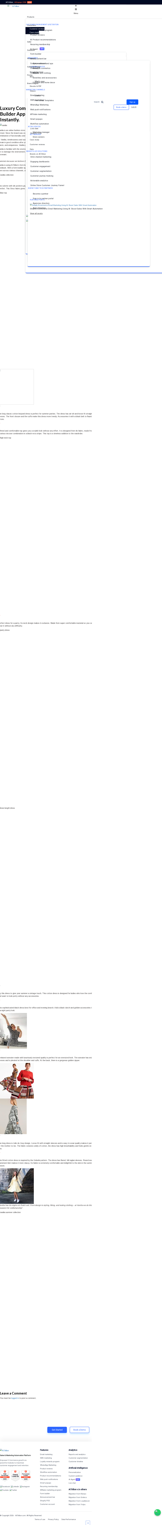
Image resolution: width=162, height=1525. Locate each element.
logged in (15, 1398)
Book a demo (121, 107)
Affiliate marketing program (50, 1490)
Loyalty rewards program (50, 1461)
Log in (133, 107)
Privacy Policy (53, 1519)
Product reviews (46, 1469)
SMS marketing (46, 1458)
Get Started (57, 1430)
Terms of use (40, 1519)
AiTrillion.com (20, 1515)
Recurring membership (49, 1486)
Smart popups (45, 1483)
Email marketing (46, 1454)
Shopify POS (45, 1501)
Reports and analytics (77, 1454)
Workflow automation (48, 1472)
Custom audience (75, 1476)
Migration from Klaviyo (77, 1494)
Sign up (132, 102)
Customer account (47, 1504)
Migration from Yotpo (77, 1504)
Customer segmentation (78, 1458)
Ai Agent (74, 1479)
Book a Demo (79, 1430)
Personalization (75, 1472)
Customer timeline (76, 1461)
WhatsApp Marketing (48, 1465)
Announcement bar (47, 1497)
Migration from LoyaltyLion (79, 1501)
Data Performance (69, 1519)
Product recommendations (50, 1476)
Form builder (45, 1493)
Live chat (72, 1483)
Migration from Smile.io (78, 1497)
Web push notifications (49, 1479)
